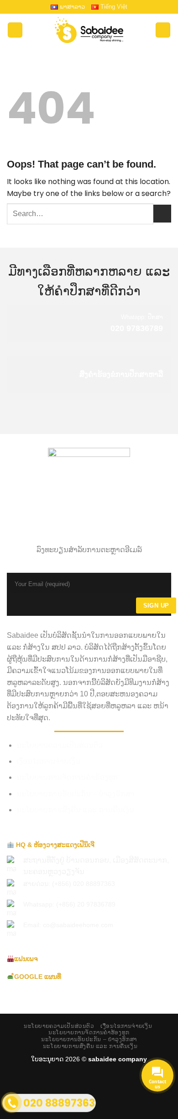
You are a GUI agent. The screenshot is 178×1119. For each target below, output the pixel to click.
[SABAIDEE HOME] (89, 30)
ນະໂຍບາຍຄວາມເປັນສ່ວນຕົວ (59, 745)
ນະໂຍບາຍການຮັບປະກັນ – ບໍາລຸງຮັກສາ (75, 794)
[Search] (163, 30)
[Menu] (15, 30)
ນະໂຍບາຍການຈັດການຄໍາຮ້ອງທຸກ (67, 777)
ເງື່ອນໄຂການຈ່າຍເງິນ (48, 761)
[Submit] (162, 214)
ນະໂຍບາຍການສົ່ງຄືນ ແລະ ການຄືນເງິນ (75, 810)
